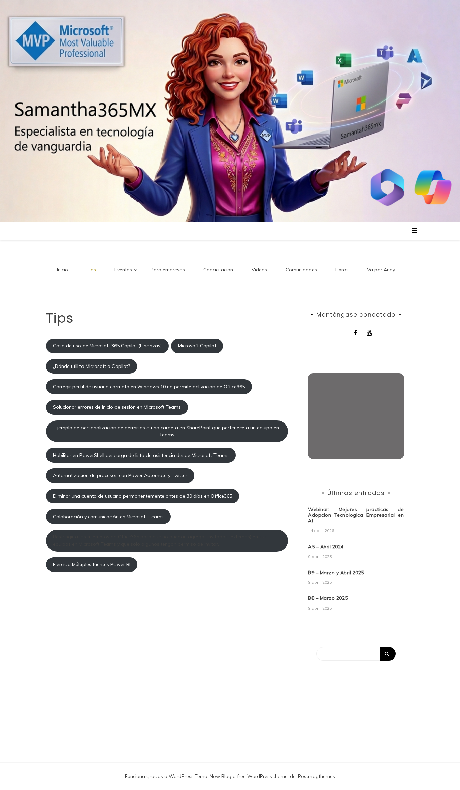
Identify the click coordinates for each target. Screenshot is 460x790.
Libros (342, 270)
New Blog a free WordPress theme (249, 776)
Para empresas (168, 270)
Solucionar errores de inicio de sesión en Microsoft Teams (117, 407)
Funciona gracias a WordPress (159, 776)
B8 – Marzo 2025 (328, 598)
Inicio (62, 270)
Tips (91, 270)
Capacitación (218, 270)
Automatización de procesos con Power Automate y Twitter (120, 475)
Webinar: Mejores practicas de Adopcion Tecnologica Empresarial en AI (356, 515)
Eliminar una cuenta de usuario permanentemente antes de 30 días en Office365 (142, 496)
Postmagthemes (316, 776)
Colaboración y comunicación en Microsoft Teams (108, 517)
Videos (259, 270)
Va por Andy (381, 270)
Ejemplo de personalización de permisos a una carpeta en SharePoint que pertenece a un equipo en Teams (167, 431)
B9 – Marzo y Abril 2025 (336, 572)
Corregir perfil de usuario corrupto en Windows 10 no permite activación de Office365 (149, 387)
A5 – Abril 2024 (326, 547)
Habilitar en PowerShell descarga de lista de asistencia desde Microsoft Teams (141, 455)
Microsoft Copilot (197, 346)
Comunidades (301, 270)
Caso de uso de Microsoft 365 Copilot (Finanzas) (107, 346)
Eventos (123, 270)
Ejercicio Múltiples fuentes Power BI (91, 564)
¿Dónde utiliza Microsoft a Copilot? (91, 366)
